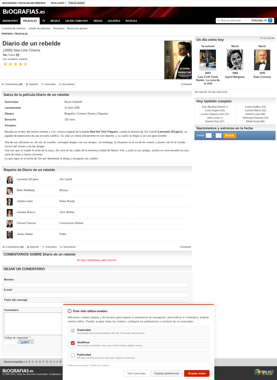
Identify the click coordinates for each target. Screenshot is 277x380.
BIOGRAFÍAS (10, 20)
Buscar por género (77, 28)
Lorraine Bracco (26, 212)
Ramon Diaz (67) (214, 121)
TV (43, 20)
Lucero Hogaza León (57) (215, 114)
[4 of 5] (20, 64)
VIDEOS (97, 20)
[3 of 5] (15, 64)
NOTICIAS (131, 20)
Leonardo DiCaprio (170, 131)
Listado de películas (39, 28)
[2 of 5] (10, 64)
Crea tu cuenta (76, 3)
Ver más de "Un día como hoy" (211, 92)
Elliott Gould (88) (255, 121)
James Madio (25, 234)
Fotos (14, 54)
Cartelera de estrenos (14, 28)
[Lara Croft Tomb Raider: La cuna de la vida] (208, 60)
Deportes (103, 113)
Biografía (69, 113)
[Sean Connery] (262, 60)
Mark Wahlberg (25, 190)
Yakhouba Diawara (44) (255, 117)
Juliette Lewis (25, 201)
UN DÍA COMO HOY (76, 20)
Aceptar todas (196, 373)
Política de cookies (99, 365)
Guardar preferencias (167, 373)
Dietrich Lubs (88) (255, 114)
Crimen (81, 113)
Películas (21, 33)
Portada (7, 33)
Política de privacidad (78, 365)
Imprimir (33, 84)
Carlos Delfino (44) (255, 106)
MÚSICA (55, 20)
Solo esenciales (136, 373)
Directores (58, 28)
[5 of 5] (25, 64)
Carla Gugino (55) (215, 110)
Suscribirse (68, 84)
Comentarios (14, 84)
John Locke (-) (215, 117)
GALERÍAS (114, 20)
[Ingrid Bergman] (235, 60)
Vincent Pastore (26, 223)
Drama (92, 113)
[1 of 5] (5, 64)
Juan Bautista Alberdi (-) (215, 106)
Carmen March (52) (255, 110)
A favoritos (50, 84)
